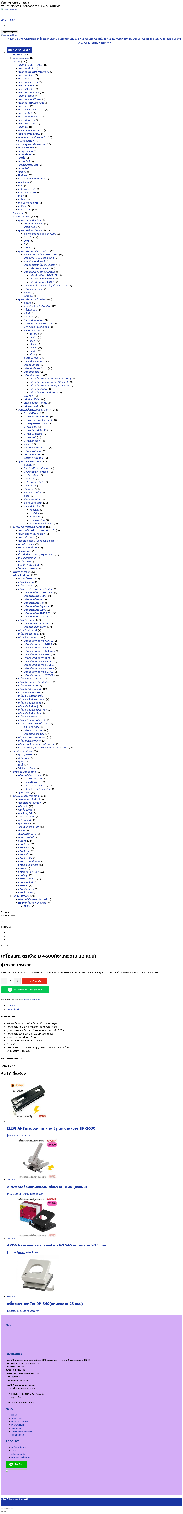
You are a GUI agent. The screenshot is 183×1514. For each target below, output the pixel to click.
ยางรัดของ (23, 182)
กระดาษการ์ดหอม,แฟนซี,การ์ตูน (33, 72)
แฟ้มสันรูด (23, 875)
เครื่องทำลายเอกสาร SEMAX (38, 672)
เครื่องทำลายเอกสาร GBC (37, 654)
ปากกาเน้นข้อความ (33, 434)
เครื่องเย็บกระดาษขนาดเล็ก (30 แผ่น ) (49, 382)
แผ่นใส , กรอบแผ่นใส (28, 565)
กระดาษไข (23, 127)
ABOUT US (16, 1418)
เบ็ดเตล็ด (28, 396)
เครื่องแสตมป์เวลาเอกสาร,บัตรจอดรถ (36, 744)
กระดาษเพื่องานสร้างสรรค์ (31, 109)
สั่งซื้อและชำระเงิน (18, 1447)
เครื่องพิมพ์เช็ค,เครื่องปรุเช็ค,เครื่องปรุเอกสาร (46, 285)
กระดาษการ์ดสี (25, 68)
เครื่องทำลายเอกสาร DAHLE (38, 644)
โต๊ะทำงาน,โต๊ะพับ (26, 768)
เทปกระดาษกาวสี (26, 189)
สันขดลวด (29, 489)
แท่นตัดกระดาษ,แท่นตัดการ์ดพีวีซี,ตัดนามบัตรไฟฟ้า (43, 747)
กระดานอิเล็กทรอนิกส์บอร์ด (31, 534)
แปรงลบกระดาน (32, 454)
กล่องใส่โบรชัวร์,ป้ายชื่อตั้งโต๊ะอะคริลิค (36, 541)
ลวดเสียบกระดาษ (32, 358)
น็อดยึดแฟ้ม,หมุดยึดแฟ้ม (36, 468)
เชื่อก (20, 185)
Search (5, 915)
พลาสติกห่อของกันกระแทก (31, 178)
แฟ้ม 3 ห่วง (24, 847)
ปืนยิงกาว (23, 175)
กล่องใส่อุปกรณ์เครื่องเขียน (37, 306)
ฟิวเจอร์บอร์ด (24, 551)
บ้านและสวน (84, 43)
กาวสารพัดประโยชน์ (28, 165)
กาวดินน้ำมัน (24, 154)
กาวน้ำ (21, 158)
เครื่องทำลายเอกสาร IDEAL (38, 661)
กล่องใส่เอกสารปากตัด (29, 803)
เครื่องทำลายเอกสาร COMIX (38, 641)
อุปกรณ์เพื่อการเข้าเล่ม (29, 461)
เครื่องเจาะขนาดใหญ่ (34, 734)
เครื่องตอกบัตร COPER (35, 596)
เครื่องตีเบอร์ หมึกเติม (34, 361)
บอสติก (33, 337)
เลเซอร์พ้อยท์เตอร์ (27, 558)
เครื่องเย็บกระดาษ (33, 375)
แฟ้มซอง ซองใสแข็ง (28, 865)
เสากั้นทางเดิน (25, 561)
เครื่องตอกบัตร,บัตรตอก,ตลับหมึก (35, 589)
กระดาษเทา (23, 106)
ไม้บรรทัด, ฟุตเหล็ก (33, 458)
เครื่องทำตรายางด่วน (28, 634)
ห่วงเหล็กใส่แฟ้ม (32, 506)
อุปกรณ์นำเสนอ (132, 39)
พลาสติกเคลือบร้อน (33, 223)
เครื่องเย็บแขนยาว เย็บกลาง (44, 392)
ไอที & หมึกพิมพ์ (113, 39)
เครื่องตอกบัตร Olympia (36, 606)
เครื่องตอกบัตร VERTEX (36, 616)
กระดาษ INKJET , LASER (30, 65)
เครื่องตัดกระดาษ (26, 620)
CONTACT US (17, 1435)
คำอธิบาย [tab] (11, 1005)
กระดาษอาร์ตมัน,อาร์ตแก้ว (31, 103)
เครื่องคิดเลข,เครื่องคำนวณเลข (39, 265)
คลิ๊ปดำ (27, 313)
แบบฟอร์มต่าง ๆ (26, 141)
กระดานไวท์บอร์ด (26, 537)
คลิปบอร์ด (23, 806)
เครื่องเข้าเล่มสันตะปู (28, 706)
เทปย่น (21, 199)
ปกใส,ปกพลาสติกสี (33, 482)
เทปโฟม (22, 206)
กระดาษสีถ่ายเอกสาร (28, 92)
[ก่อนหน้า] (2, 1511)
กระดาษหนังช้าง (26, 96)
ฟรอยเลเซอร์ (30, 227)
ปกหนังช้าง (29, 478)
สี (24, 244)
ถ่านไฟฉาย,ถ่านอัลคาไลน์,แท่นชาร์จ (41, 254)
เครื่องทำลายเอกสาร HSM (37, 658)
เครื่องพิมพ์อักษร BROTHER (44, 275)
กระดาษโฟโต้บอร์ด (27, 123)
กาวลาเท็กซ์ (24, 161)
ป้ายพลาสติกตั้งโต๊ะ (27, 547)
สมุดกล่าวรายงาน (27, 834)
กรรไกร (27, 303)
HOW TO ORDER (19, 1421)
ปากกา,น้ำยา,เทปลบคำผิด (36, 416)
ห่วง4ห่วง (35, 516)
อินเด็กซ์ (22, 841)
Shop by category (19, 49)
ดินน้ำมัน (28, 237)
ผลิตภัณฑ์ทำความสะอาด (30, 775)
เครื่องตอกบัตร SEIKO (35, 610)
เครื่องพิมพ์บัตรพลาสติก (30, 689)
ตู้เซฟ (21, 761)
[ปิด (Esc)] (12, 1508)
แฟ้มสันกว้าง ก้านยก (28, 872)
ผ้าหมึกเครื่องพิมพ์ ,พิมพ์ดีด (32, 903)
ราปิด (32, 341)
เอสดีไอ (33, 351)
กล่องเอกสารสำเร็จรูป (29, 799)
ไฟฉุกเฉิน (28, 296)
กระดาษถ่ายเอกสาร (28, 82)
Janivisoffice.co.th (19, 1499)
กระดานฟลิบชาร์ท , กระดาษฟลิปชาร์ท (36, 530)
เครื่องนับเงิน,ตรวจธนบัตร (31, 678)
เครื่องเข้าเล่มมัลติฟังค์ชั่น (30, 696)
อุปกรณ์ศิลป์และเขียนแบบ (30, 230)
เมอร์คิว (33, 347)
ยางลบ (27, 444)
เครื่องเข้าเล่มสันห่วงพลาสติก (32, 710)
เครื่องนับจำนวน (32, 365)
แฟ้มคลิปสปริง (25, 858)
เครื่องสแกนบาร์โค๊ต (33, 289)
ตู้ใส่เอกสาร (23, 823)
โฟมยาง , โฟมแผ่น (27, 568)
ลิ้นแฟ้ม (22, 830)
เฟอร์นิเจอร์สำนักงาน (23, 751)
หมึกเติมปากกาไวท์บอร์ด (36, 447)
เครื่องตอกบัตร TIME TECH (38, 613)
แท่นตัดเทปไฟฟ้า (32, 399)
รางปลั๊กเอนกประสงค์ (34, 261)
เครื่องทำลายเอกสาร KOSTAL (39, 665)
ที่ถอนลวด (29, 316)
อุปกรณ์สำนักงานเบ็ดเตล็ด (31, 299)
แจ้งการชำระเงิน (18, 1454)
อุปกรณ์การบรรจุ (26, 39)
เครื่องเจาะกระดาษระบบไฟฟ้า (32, 737)
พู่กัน (26, 241)
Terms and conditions (21, 1431)
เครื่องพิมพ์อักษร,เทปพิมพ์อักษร (39, 272)
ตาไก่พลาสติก (25, 820)
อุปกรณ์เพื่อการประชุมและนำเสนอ (29, 527)
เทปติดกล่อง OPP (27, 192)
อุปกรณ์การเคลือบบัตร (29, 220)
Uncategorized (21, 58)
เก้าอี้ (20, 765)
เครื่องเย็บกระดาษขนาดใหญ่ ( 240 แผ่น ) (50, 385)
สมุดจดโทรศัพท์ (26, 837)
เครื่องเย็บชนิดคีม (38, 389)
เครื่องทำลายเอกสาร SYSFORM (39, 675)
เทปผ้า (21, 196)
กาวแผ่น (28, 465)
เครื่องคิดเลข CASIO (40, 268)
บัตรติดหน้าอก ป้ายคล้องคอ (38, 323)
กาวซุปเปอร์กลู (25, 151)
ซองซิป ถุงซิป (25, 813)
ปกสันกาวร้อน (31, 475)
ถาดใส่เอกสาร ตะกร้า (28, 827)
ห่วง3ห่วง (34, 513)
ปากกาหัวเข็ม (30, 427)
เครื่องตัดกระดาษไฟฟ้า (35, 627)
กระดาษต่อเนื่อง (26, 78)
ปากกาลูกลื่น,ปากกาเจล (36, 423)
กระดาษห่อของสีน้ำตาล (29, 99)
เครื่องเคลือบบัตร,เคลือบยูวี (31, 720)
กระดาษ (12, 39)
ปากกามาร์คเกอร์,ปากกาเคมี (38, 420)
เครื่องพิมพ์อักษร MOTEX (42, 282)
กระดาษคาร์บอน (26, 75)
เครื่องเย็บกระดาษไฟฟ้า (29, 741)
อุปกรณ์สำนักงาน (67, 39)
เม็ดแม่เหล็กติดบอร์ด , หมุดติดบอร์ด (36, 554)
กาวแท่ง (22, 172)
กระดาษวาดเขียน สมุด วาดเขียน (40, 234)
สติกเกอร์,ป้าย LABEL (29, 134)
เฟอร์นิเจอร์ (147, 39)
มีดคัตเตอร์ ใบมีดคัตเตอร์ (36, 327)
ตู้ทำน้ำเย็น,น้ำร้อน (27, 578)
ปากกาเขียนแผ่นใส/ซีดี (35, 430)
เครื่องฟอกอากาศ (101, 43)
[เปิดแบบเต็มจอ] (5, 1508)
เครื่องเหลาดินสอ (32, 451)
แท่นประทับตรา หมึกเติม (35, 403)
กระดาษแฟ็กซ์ (25, 113)
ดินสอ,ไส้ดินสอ (31, 413)
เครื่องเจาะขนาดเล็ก (33, 730)
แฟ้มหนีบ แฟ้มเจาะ (27, 878)
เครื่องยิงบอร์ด (31, 372)
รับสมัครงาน (16, 1428)
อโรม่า (33, 344)
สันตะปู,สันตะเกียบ (33, 492)
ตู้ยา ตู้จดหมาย (25, 754)
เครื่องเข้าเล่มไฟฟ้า (27, 716)
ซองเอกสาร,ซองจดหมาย (30, 130)
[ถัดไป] (5, 1511)
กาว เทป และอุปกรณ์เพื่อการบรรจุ (29, 144)
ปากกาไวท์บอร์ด (32, 441)
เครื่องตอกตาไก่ (26, 585)
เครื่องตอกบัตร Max (34, 603)
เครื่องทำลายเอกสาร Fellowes (39, 651)
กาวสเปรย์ (23, 168)
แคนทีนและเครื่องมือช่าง (168, 39)
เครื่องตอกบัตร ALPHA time (38, 592)
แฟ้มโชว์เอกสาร (26, 889)
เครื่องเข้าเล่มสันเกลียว (29, 713)
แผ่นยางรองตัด (31, 406)
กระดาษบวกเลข (26, 85)
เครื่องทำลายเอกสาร (28, 637)
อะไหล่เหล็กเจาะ (31, 727)
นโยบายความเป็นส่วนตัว (21, 1457)
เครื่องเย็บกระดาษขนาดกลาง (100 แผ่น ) (50, 378)
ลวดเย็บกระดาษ (32, 330)
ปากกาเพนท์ (30, 437)
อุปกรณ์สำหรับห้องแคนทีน (37, 789)
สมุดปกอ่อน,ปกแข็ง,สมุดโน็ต (32, 137)
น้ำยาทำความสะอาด (33, 778)
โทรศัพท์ (28, 292)
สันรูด (27, 496)
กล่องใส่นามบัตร (26, 147)
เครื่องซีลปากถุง (26, 582)
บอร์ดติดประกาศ (26, 544)
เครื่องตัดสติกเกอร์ (27, 630)
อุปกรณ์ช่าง (24, 792)
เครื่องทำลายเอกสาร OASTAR (39, 668)
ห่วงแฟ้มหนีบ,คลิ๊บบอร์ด (41, 523)
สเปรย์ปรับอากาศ (32, 782)
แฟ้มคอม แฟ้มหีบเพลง (29, 861)
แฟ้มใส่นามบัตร (25, 892)
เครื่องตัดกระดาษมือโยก (36, 623)
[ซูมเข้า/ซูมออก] (2, 1508)
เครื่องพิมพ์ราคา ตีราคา (35, 368)
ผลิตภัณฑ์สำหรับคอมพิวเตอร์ (32, 899)
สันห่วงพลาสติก (32, 499)
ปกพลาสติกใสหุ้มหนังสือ (36, 472)
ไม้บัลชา (28, 247)
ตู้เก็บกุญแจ (24, 758)
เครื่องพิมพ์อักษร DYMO (42, 278)
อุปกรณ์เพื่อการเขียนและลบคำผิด (34, 410)
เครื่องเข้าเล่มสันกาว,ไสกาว (31, 699)
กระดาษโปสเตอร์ (26, 120)
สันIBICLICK (30, 485)
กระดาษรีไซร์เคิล (26, 89)
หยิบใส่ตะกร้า (35, 981)
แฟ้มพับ (22, 868)
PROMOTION (19, 54)
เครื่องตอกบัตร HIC (34, 599)
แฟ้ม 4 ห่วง (24, 851)
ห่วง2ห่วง (34, 510)
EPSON (27, 906)
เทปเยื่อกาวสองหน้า (28, 203)
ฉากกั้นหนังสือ (25, 810)
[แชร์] (8, 1508)
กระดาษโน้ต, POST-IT (29, 116)
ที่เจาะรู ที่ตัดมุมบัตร (33, 320)
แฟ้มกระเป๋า (23, 854)
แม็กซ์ (32, 354)
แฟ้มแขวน (23, 885)
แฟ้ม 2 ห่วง (24, 844)
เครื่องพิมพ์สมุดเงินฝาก (29, 692)
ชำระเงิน (14, 1450)
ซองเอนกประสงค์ (26, 816)
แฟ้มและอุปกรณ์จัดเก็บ (90, 39)
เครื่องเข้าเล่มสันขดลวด (29, 703)
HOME (14, 1415)
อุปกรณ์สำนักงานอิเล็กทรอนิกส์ (33, 251)
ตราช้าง (33, 334)
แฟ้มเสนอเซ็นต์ (25, 882)
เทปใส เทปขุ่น (24, 210)
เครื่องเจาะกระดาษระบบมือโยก (33, 723)
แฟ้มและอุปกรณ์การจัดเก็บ (26, 796)
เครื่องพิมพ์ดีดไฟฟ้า (28, 685)
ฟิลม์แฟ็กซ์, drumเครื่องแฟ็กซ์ (39, 258)
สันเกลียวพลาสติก (33, 503)
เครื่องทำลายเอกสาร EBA (36, 647)
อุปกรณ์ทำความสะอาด (35, 785)
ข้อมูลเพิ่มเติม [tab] (13, 1009)
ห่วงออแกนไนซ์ (37, 520)
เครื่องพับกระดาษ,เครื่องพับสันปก (34, 682)
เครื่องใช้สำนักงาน (47, 39)
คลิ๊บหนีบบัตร (30, 310)
